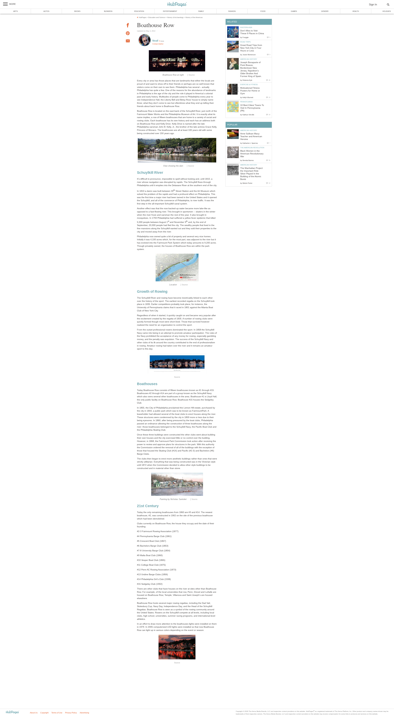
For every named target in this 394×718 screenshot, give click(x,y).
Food (262, 11)
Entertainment (170, 11)
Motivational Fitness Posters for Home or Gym (250, 91)
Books (77, 11)
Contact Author (157, 44)
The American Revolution (252, 148)
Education (139, 11)
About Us (34, 713)
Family (201, 11)
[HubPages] (177, 4)
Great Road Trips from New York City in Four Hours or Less (251, 48)
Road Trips (245, 42)
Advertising (84, 713)
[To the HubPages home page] (12, 712)
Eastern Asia (246, 27)
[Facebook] (128, 25)
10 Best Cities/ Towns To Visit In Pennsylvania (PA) (252, 108)
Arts (15, 11)
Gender (324, 11)
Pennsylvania (246, 102)
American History (248, 59)
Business (108, 11)
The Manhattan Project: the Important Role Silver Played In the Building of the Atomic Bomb (251, 173)
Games (294, 11)
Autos (46, 11)
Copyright (44, 713)
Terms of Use (56, 713)
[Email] (128, 41)
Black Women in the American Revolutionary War (251, 154)
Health (355, 11)
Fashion (232, 11)
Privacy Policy (71, 713)
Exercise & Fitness (249, 84)
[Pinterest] (128, 33)
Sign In (373, 4)
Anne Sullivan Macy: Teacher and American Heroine (251, 136)
